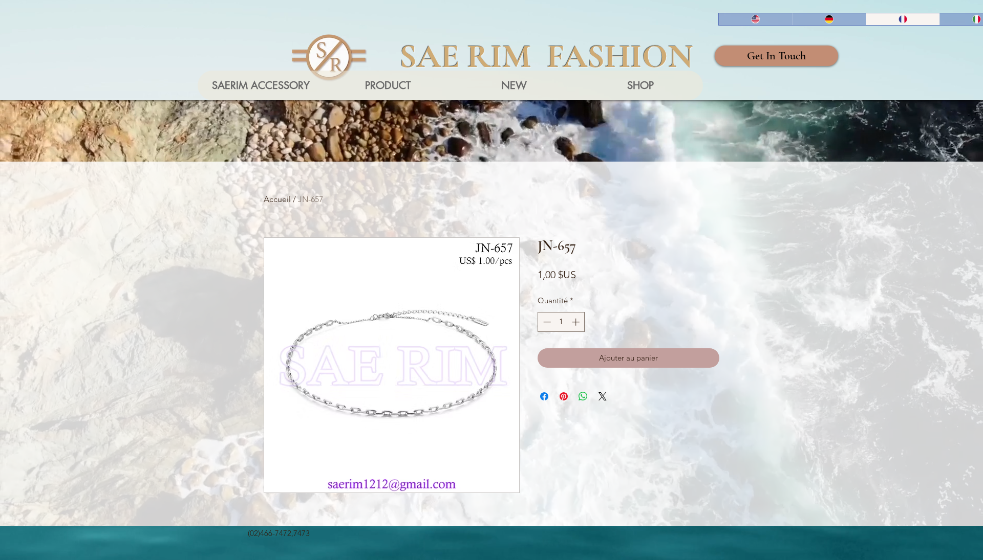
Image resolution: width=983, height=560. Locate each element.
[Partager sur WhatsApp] (583, 396)
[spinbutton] (561, 321)
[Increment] (577, 321)
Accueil (277, 199)
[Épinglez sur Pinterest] (564, 396)
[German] (829, 19)
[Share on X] (602, 396)
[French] (902, 19)
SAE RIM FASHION (546, 56)
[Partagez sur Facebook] (544, 396)
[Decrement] (546, 321)
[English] (755, 19)
